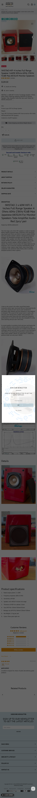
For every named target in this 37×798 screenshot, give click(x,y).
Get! (18, 405)
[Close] (32, 378)
